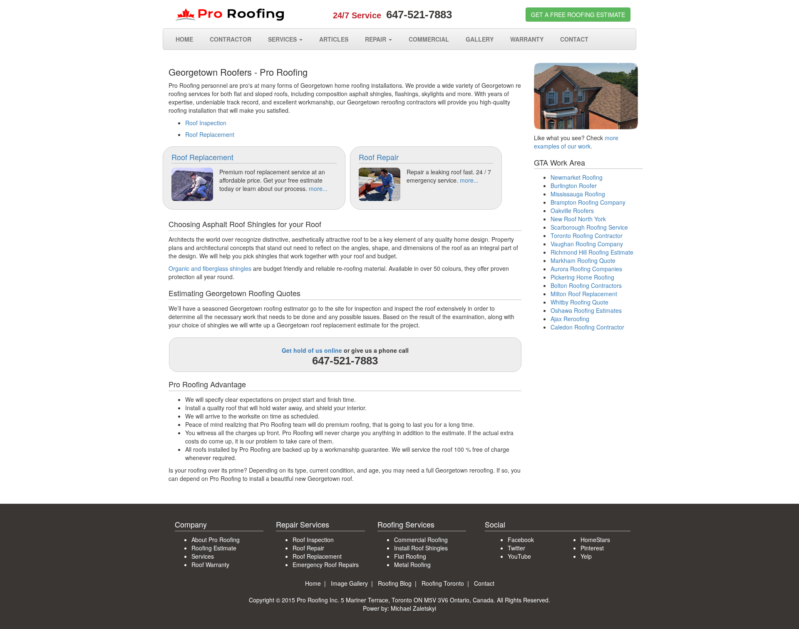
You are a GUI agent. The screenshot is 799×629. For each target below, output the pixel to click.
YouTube (519, 556)
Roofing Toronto (443, 583)
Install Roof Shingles (421, 548)
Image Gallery (349, 583)
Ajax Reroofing (570, 318)
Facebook (521, 539)
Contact (484, 583)
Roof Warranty (210, 564)
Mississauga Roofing (578, 194)
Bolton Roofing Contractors (586, 285)
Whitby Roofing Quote (579, 302)
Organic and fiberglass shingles (210, 268)
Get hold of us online (312, 350)
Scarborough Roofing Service (589, 227)
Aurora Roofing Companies (586, 269)
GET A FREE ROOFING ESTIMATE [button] (578, 14)
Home (313, 583)
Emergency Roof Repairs (326, 564)
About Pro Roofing (215, 539)
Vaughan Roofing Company (587, 244)
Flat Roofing (410, 556)
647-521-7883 (419, 14)
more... (318, 188)
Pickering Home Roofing (582, 277)
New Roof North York (578, 219)
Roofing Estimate (213, 548)
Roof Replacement (209, 134)
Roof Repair (379, 156)
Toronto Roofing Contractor (587, 235)
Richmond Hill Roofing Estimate (592, 252)
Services (202, 556)
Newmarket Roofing (577, 177)
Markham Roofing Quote (583, 260)
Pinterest (592, 548)
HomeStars (595, 539)
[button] (285, 39)
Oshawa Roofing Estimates (586, 310)
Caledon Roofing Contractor (587, 327)
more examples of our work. (576, 142)
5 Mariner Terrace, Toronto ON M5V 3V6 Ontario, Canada (417, 600)
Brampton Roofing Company (588, 202)
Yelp (586, 556)
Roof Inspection (205, 123)
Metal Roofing (412, 564)
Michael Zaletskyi (413, 608)
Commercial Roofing (421, 539)
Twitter (516, 548)
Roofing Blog (395, 583)
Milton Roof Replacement (584, 294)
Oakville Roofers (572, 210)
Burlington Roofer (574, 185)
